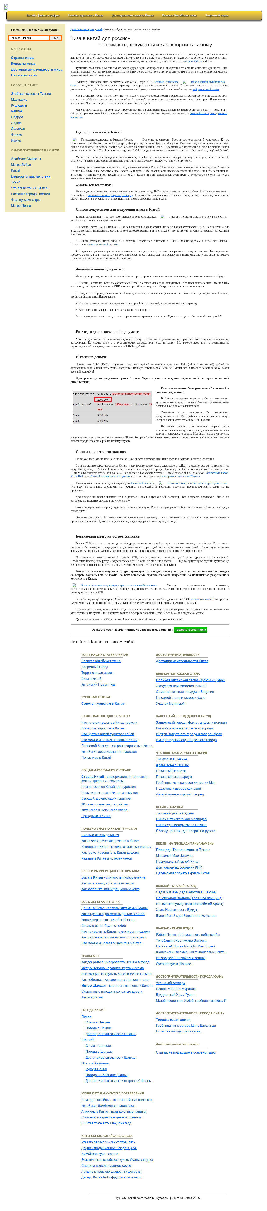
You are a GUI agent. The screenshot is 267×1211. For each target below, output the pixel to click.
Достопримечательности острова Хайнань (118, 1081)
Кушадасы (19, 105)
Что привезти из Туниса (29, 188)
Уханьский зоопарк (170, 983)
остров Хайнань (194, 61)
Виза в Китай (91, 678)
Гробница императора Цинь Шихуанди (186, 1025)
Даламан (18, 129)
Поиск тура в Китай (96, 757)
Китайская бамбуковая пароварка (107, 1105)
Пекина (136, 483)
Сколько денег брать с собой (103, 925)
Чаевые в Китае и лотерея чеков (106, 858)
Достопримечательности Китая (132, 15)
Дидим (16, 123)
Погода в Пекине (99, 1028)
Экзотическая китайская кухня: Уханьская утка (117, 1160)
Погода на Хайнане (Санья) (107, 1075)
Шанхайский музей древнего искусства (186, 915)
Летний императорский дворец (110, 476)
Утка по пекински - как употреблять (108, 1142)
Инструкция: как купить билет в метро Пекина (116, 974)
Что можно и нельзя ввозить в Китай (109, 740)
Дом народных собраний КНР (179, 867)
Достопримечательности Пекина (111, 1034)
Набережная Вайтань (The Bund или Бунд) (189, 898)
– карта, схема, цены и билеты (117, 985)
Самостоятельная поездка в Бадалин (185, 692)
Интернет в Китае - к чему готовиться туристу (116, 846)
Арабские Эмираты (26, 159)
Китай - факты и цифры (42, 15)
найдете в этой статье (206, 89)
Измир (16, 140)
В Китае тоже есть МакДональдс (106, 1123)
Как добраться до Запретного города (184, 728)
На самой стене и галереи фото (180, 697)
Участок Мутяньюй (170, 703)
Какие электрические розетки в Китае (110, 841)
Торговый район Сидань (175, 813)
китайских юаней (202, 599)
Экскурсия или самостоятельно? (181, 686)
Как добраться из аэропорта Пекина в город (115, 962)
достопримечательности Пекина (180, 476)
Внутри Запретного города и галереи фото (189, 734)
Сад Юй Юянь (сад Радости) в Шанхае (186, 892)
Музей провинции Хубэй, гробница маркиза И (191, 1000)
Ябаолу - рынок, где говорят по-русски (185, 831)
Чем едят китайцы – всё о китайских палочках (116, 1100)
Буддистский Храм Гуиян (175, 995)
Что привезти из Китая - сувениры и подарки (115, 931)
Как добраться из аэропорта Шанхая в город (115, 979)
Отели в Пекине (98, 1022)
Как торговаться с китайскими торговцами (113, 937)
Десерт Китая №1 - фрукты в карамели (111, 1177)
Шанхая (147, 483)
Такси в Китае (92, 997)
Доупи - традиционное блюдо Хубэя (109, 1148)
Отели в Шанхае (98, 1045)
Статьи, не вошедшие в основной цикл (186, 1052)
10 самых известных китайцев (104, 804)
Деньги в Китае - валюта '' (114, 908)
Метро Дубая (21, 164)
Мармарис (19, 99)
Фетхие (16, 134)
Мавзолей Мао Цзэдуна (174, 855)
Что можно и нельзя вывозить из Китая (111, 943)
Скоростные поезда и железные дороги (111, 991)
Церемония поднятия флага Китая (183, 873)
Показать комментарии (190, 629)
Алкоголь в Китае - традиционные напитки (114, 1111)
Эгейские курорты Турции (31, 93)
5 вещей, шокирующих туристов (106, 798)
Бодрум (17, 117)
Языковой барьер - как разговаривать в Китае (116, 746)
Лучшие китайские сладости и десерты (111, 1171)
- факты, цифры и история (191, 722)
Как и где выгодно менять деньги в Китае (113, 914)
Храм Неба (77, 476)
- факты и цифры (190, 680)
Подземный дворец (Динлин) (178, 788)
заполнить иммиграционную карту (110, 195)
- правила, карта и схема (112, 968)
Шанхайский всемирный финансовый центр (190, 952)
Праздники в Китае (96, 816)
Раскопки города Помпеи (30, 194)
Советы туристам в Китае (85, 15)
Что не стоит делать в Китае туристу (109, 722)
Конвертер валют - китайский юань (108, 920)
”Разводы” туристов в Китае (102, 728)
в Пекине (172, 765)
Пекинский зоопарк (171, 771)
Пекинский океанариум (174, 777)
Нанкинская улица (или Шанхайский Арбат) (189, 904)
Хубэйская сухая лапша (99, 1154)
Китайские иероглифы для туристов (109, 751)
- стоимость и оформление (113, 877)
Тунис (15, 182)
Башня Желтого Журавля (176, 989)
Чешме (16, 111)
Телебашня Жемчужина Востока (181, 940)
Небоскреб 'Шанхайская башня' (180, 958)
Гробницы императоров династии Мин (185, 782)
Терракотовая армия (97, 673)
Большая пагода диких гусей (178, 1031)
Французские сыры (25, 200)
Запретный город (216, 15)
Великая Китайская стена (179, 15)
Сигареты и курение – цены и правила (111, 1117)
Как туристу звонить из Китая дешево (110, 852)
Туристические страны (82, 29)
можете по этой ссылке (102, 244)
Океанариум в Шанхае (173, 964)
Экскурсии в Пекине (171, 759)
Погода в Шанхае (99, 1051)
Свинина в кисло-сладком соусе (106, 1165)
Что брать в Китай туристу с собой (107, 734)
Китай (15, 170)
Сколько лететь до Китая (100, 835)
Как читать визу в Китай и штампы (107, 883)
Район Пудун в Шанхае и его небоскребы (188, 934)
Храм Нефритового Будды (176, 910)
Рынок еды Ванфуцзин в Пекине (181, 825)
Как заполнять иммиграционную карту (110, 889)
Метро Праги (21, 205)
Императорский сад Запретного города (186, 740)
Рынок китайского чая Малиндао (181, 819)
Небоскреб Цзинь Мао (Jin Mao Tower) (185, 946)
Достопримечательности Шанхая (111, 1057)
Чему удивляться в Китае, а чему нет (109, 792)
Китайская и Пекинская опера (104, 810)
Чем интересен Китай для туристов (108, 787)
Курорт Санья (96, 1069)
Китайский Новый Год (98, 684)
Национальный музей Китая (177, 861)
